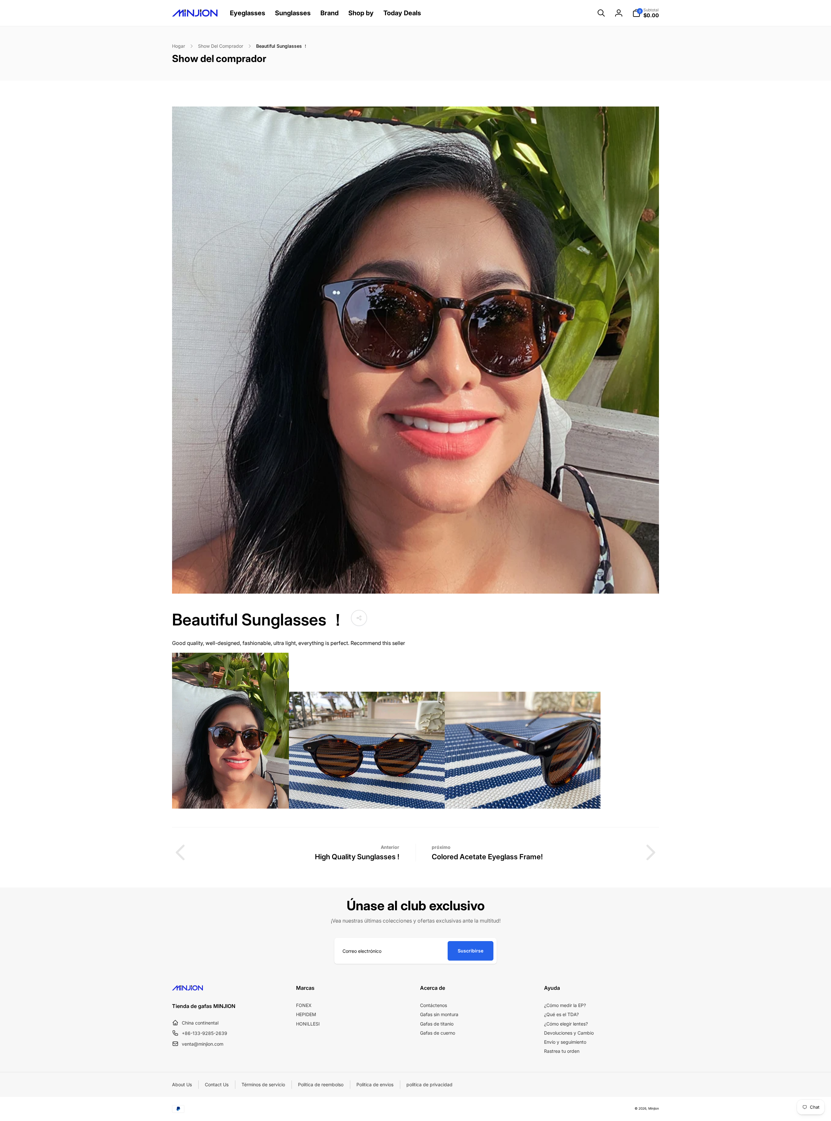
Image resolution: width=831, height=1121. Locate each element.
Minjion (653, 1108)
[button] (601, 13)
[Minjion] (187, 988)
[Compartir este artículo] (359, 618)
